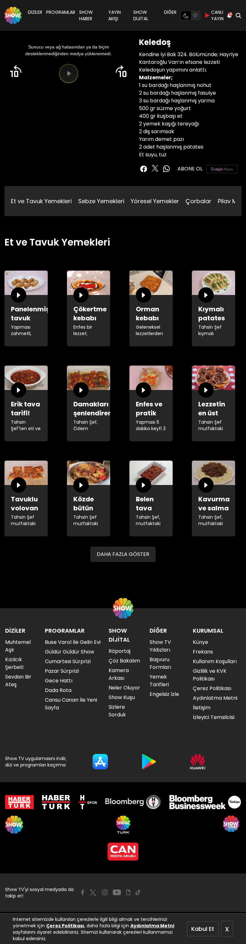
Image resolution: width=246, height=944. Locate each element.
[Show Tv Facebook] (82, 892)
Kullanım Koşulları (215, 661)
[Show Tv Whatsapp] (166, 169)
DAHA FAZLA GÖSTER (123, 554)
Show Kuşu (122, 697)
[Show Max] (232, 825)
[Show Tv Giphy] (128, 892)
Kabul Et (202, 929)
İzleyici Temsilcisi (213, 717)
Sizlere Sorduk (117, 710)
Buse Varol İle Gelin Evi (73, 642)
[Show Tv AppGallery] (197, 761)
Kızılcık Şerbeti (14, 663)
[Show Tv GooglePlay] (149, 761)
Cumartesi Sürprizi (68, 661)
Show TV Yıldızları (160, 646)
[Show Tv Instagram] (105, 892)
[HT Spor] (88, 802)
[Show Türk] (123, 825)
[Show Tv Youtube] (117, 892)
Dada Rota (58, 690)
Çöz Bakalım (124, 660)
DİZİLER (35, 12)
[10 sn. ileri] (121, 71)
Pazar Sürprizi (62, 671)
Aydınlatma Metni (152, 925)
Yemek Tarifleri (159, 680)
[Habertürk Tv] (56, 802)
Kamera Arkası (119, 674)
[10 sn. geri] (15, 71)
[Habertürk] (19, 802)
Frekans (203, 651)
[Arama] (238, 15)
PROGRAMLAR (60, 12)
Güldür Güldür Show (69, 651)
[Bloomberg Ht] (133, 802)
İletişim (201, 707)
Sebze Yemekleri (101, 201)
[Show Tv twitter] (155, 168)
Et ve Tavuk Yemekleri (41, 201)
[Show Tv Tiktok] (138, 892)
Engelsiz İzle (164, 694)
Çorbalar (198, 201)
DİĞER (170, 12)
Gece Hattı (58, 680)
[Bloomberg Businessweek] (205, 802)
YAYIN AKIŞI (114, 15)
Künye (200, 642)
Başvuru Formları (160, 663)
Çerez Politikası (65, 925)
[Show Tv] (12, 15)
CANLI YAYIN (217, 15)
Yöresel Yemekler (155, 201)
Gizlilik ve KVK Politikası (209, 674)
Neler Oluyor (124, 687)
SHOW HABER (86, 15)
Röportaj (119, 651)
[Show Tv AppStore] (100, 761)
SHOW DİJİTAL (140, 15)
